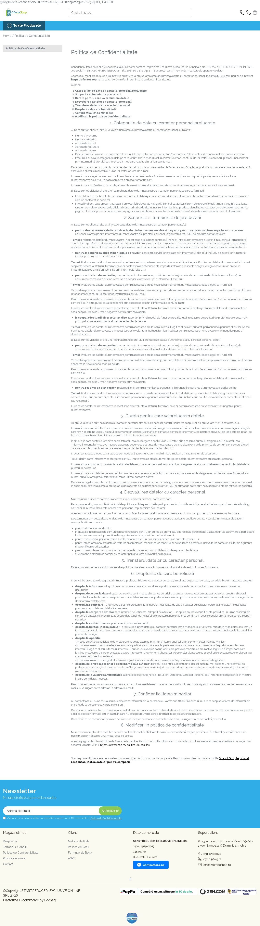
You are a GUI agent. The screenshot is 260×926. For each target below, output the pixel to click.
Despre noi (10, 841)
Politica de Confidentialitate (32, 35)
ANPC (72, 858)
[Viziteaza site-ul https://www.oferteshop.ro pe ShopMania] (132, 918)
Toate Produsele (27, 25)
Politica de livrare (14, 858)
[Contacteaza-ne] (242, 12)
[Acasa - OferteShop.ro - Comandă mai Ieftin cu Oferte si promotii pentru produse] (23, 13)
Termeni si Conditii (15, 847)
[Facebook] (130, 879)
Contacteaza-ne (154, 864)
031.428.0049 (212, 854)
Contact (8, 864)
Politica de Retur (78, 847)
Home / (8, 35)
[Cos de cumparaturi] (255, 12)
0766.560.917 (212, 859)
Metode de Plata (78, 841)
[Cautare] (187, 12)
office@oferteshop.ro (217, 864)
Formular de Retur (80, 852)
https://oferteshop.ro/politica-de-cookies (125, 744)
